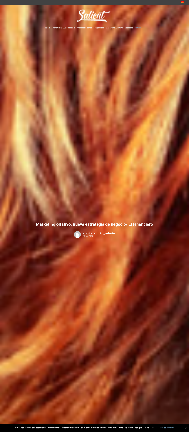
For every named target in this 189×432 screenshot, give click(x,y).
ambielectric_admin (99, 233)
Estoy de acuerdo (166, 428)
